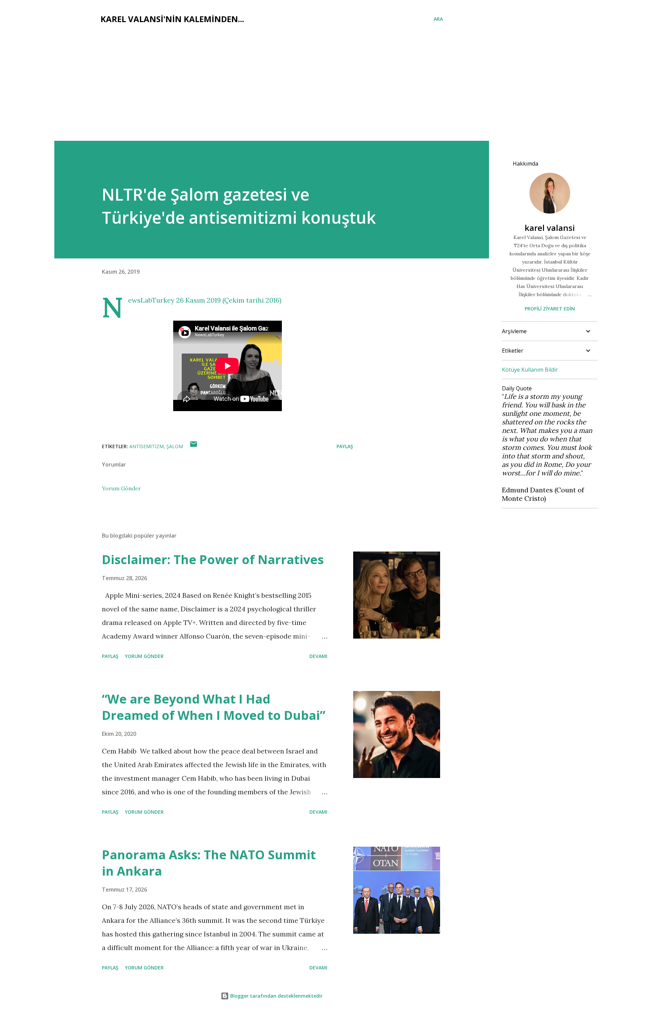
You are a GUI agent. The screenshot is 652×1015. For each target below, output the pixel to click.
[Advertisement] (326, 89)
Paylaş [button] (345, 446)
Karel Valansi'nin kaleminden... (172, 18)
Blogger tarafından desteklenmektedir (276, 996)
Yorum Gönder (121, 488)
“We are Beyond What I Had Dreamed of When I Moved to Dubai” (213, 707)
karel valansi (550, 227)
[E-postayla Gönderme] (193, 446)
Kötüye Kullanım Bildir (530, 369)
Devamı (318, 656)
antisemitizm (146, 446)
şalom (174, 446)
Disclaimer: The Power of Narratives (213, 559)
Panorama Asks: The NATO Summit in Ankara (209, 862)
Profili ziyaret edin (550, 308)
